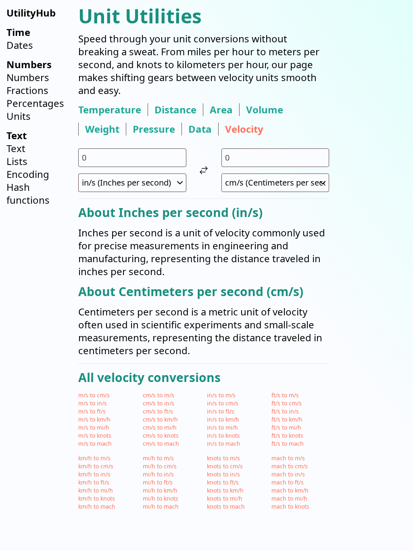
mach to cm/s (289, 466)
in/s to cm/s (222, 403)
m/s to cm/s (94, 395)
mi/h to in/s (158, 474)
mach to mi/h (289, 498)
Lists (16, 161)
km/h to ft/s (93, 482)
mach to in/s (288, 474)
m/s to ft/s (92, 411)
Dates (19, 45)
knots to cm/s (225, 466)
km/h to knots (96, 498)
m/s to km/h (94, 419)
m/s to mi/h (93, 427)
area (221, 109)
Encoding (27, 174)
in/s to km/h (223, 419)
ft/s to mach (287, 443)
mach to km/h (290, 490)
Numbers (27, 77)
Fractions (27, 90)
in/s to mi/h (222, 427)
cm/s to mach (161, 443)
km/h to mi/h (95, 490)
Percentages (35, 103)
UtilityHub (31, 12)
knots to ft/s (223, 482)
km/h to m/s (94, 458)
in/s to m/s (221, 395)
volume (264, 109)
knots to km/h (225, 490)
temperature (109, 109)
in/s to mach (223, 443)
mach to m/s (288, 458)
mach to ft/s (287, 482)
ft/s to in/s (285, 411)
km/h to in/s (94, 474)
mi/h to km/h (160, 490)
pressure (154, 129)
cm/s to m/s (158, 395)
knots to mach (226, 506)
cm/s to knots (161, 435)
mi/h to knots (160, 498)
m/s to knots (94, 435)
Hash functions (28, 193)
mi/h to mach (161, 506)
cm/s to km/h (160, 419)
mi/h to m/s (158, 458)
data (200, 129)
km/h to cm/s (95, 466)
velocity (244, 129)
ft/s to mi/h (286, 427)
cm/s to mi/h (160, 427)
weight (102, 129)
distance (175, 109)
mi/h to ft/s (158, 482)
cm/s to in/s (158, 403)
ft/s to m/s (285, 395)
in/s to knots (223, 435)
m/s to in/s (92, 403)
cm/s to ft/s (158, 411)
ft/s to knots (287, 435)
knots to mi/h (224, 498)
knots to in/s (223, 474)
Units (18, 116)
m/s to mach (95, 443)
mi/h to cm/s (160, 466)
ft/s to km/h (286, 419)
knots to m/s (223, 458)
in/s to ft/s (220, 411)
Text (15, 148)
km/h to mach (96, 506)
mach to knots (290, 506)
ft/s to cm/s (286, 403)
